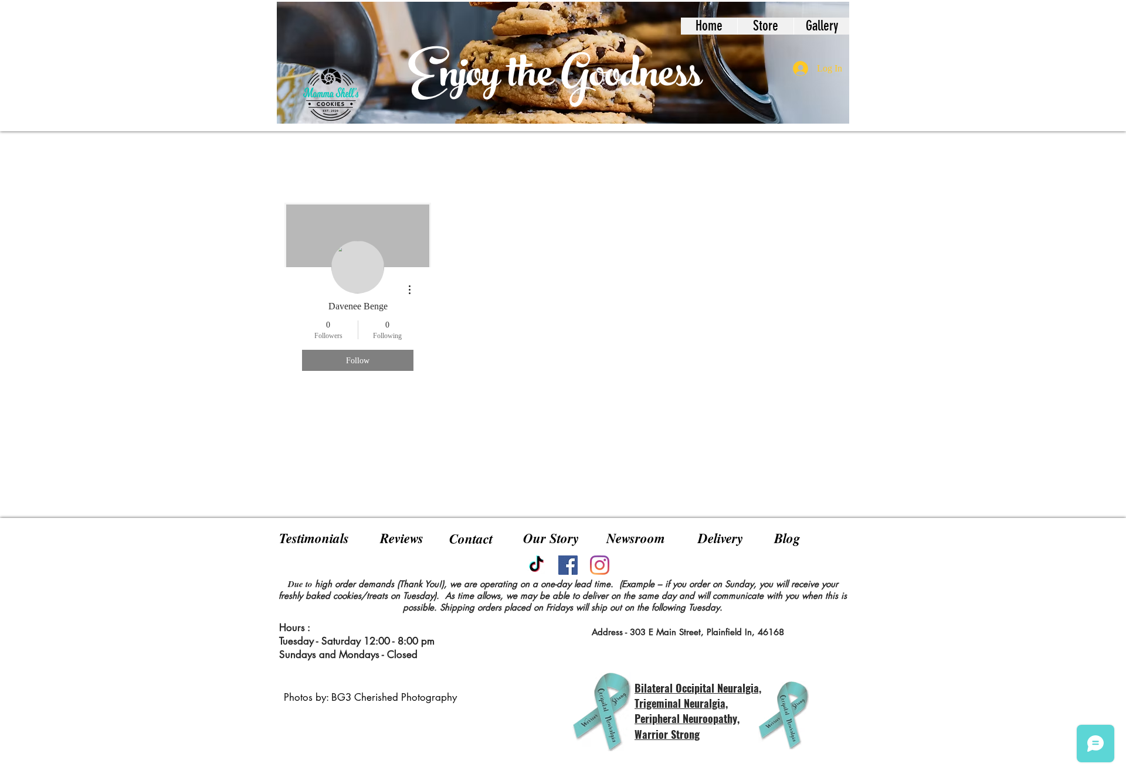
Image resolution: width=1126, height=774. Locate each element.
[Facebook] (568, 565)
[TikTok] (536, 565)
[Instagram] (599, 565)
